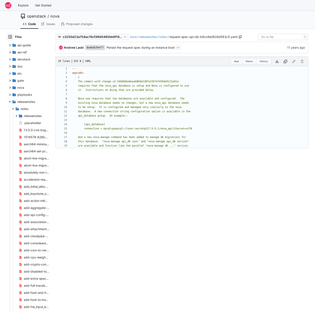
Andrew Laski (74, 47)
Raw (236, 61)
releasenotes (148, 37)
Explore (23, 5)
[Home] (8, 5)
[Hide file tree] (10, 37)
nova (54, 16)
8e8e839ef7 (95, 47)
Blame (249, 61)
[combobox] (283, 37)
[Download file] (277, 61)
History (264, 61)
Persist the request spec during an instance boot (140, 47)
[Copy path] (240, 36)
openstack (36, 16)
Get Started (43, 5)
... (178, 47)
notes (163, 37)
